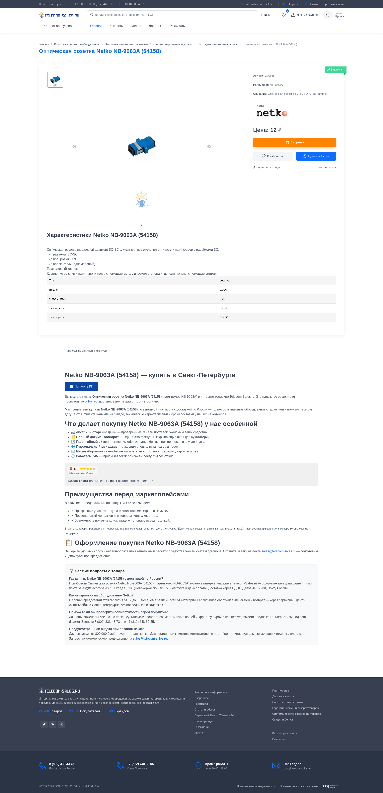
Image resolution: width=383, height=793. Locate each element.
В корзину (297, 142)
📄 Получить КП (81, 386)
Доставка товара (283, 696)
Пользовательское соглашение (299, 786)
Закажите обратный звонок (326, 4)
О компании (202, 726)
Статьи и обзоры (205, 709)
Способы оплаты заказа (288, 702)
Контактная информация (210, 692)
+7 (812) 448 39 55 (140, 764)
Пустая (339, 15)
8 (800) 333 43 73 (134, 4)
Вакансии (278, 739)
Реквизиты (178, 26)
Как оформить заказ (285, 733)
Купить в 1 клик (318, 156)
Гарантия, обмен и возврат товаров (295, 708)
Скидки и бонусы (283, 719)
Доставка (156, 26)
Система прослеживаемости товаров (296, 713)
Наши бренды (203, 721)
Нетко (92, 401)
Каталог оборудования (60, 26)
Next (209, 147)
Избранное (201, 698)
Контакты (116, 26)
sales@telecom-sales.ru (260, 4)
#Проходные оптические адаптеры (87, 350)
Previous (74, 147)
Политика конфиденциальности (256, 786)
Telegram (292, 4)
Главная (96, 26)
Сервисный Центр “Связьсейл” (214, 715)
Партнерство (280, 690)
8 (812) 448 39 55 (104, 4)
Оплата (136, 26)
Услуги (198, 732)
